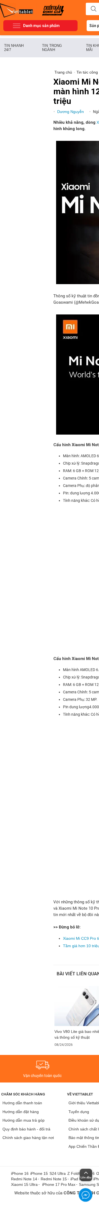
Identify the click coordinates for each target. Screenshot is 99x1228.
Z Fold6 (74, 1173)
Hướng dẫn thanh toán (22, 1103)
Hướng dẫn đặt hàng (20, 1111)
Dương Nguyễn (71, 111)
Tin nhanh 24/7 (14, 48)
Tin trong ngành (52, 48)
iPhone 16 (20, 1173)
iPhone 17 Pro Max (58, 1184)
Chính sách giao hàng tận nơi (28, 1137)
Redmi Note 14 (24, 1179)
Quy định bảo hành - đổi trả (26, 1129)
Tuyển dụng (78, 1111)
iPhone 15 (39, 1173)
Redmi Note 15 (54, 1179)
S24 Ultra (58, 1173)
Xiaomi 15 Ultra (24, 1184)
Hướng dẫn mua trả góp (23, 1120)
